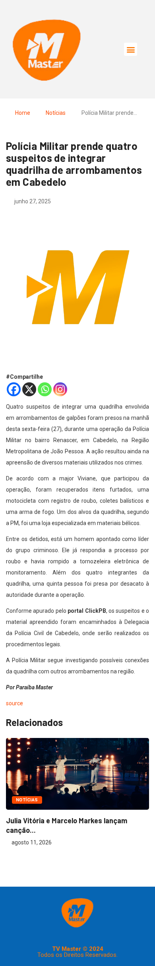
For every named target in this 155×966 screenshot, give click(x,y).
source (14, 703)
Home (22, 113)
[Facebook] (14, 389)
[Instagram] (60, 389)
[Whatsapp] (45, 389)
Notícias (56, 113)
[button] (130, 49)
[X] (29, 389)
